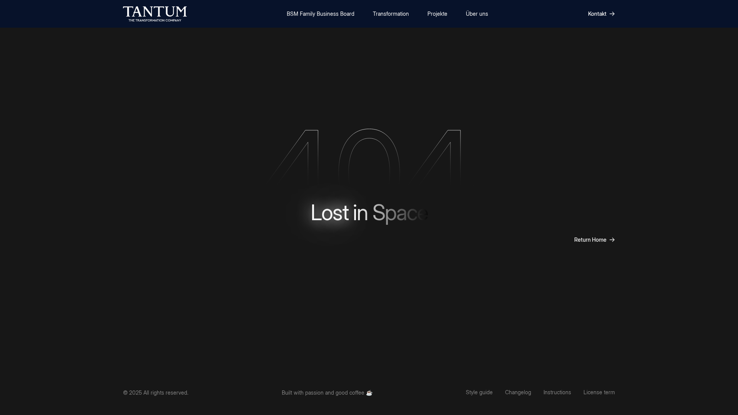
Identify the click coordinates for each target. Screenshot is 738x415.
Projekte (437, 13)
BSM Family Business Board (320, 13)
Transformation (391, 13)
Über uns (477, 13)
